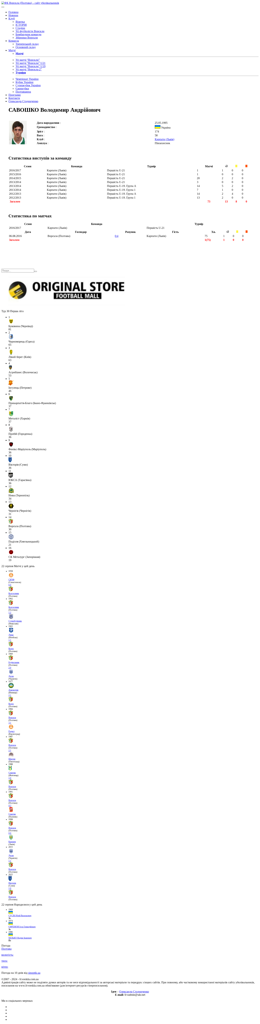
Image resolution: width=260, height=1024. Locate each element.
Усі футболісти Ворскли (30, 31)
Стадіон (20, 28)
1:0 (9, 778)
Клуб (11, 18)
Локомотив (13, 690)
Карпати (12, 841)
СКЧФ (11, 579)
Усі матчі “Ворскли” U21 (30, 63)
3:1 (9, 723)
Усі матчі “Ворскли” (28, 59)
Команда (13, 40)
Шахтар (11, 759)
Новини (13, 15)
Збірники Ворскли (27, 37)
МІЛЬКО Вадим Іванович (20, 938)
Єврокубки (22, 88)
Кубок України (24, 82)
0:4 (116, 235)
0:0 (9, 833)
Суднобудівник (15, 621)
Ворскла (12, 717)
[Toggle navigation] (2, 7)
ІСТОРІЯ (21, 24)
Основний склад (26, 47)
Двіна (10, 635)
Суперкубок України (28, 85)
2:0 (9, 667)
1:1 (9, 640)
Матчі (12, 50)
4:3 (9, 805)
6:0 (9, 585)
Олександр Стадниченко (23, 101)
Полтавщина (23, 91)
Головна (13, 12)
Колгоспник (13, 593)
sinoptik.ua (34, 972)
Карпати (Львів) (164, 139)
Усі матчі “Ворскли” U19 (30, 66)
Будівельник (13, 662)
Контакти (14, 98)
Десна (11, 676)
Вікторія (12, 883)
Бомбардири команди (28, 34)
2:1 (9, 695)
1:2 (9, 612)
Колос (11, 648)
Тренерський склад (27, 43)
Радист (11, 731)
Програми (14, 94)
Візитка (20, 21)
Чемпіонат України (27, 78)
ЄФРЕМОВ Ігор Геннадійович (22, 927)
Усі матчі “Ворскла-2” (29, 69)
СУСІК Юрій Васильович (19, 915)
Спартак (12, 772)
